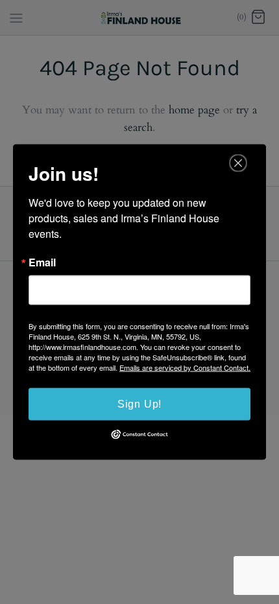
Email (42, 262)
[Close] (238, 163)
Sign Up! (139, 404)
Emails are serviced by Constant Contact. (184, 367)
